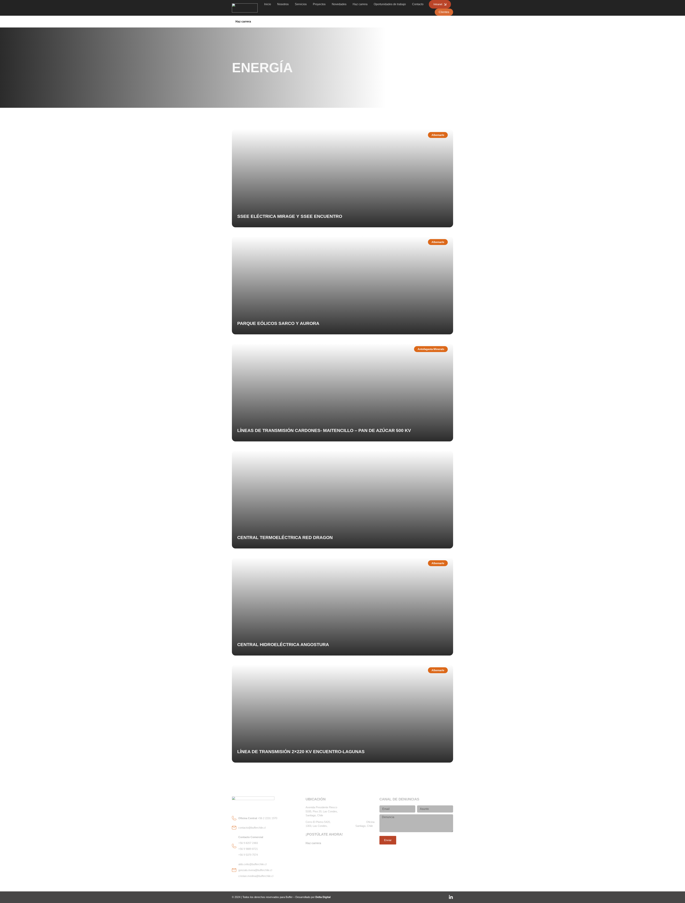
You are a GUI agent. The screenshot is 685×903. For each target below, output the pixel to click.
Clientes (444, 12)
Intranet (437, 4)
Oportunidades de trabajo (390, 4)
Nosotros (283, 4)
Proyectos (319, 4)
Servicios (301, 4)
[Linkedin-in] (451, 897)
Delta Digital (323, 897)
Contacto (417, 4)
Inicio (267, 4)
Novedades (339, 4)
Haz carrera (360, 4)
